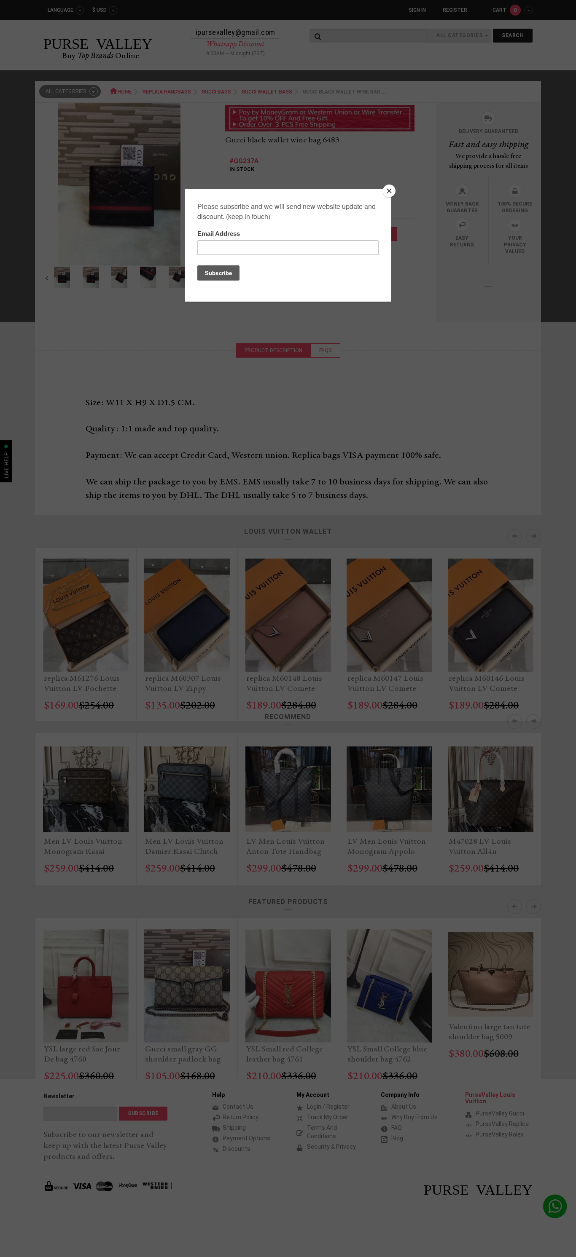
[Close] (389, 191)
